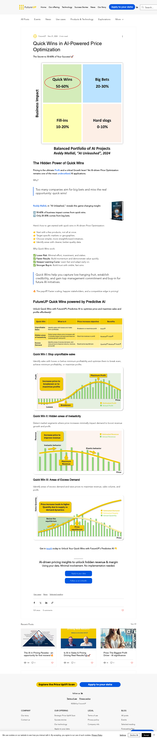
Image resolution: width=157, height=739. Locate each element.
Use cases (61, 19)
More (118, 19)
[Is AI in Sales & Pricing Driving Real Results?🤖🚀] (78, 638)
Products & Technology (82, 19)
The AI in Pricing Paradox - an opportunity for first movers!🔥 (38, 654)
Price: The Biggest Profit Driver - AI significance (115, 654)
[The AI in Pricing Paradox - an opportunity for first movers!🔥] (38, 638)
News (48, 19)
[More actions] (122, 36)
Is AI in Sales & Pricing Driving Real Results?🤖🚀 (77, 654)
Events (37, 19)
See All (133, 624)
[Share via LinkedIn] (46, 603)
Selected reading (56, 594)
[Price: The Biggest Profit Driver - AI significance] (118, 638)
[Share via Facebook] (34, 603)
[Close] (154, 735)
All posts (124, 715)
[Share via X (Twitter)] (40, 603)
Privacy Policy (97, 735)
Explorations (104, 19)
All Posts (25, 19)
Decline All (134, 735)
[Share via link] (52, 603)
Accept (146, 735)
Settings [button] (123, 735)
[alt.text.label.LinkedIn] (82, 693)
